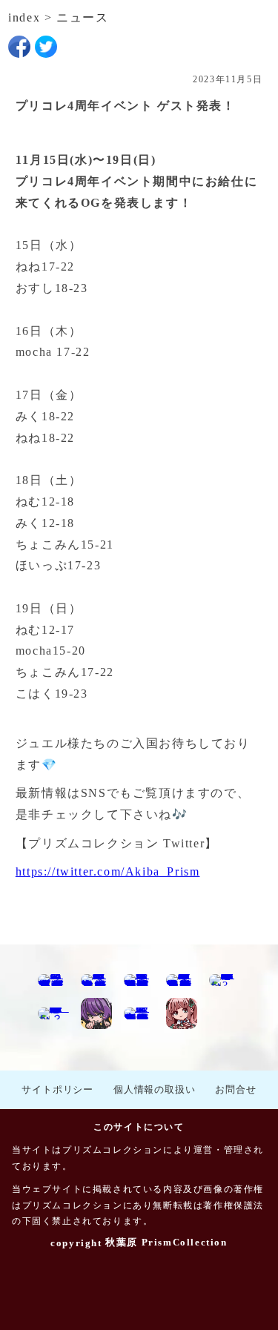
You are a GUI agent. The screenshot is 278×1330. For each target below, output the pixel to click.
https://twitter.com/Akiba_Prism (108, 871)
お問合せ (235, 1089)
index (24, 17)
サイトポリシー (57, 1089)
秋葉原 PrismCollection (166, 1242)
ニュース (82, 17)
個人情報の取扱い (154, 1089)
